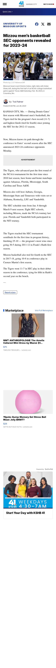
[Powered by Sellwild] (49, 469)
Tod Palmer (18, 101)
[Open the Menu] (4, 4)
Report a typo (10, 292)
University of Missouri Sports (14, 25)
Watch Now (48, 4)
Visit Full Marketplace (44, 310)
